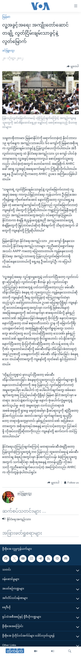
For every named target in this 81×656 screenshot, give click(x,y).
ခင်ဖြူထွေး (8, 50)
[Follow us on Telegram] (40, 558)
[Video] (35, 651)
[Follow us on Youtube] (23, 558)
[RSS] (48, 558)
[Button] (73, 66)
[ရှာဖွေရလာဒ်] (69, 651)
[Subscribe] (65, 558)
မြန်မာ (6, 16)
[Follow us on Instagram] (31, 558)
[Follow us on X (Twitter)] (14, 558)
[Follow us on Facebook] (5, 558)
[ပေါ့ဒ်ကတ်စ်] (57, 558)
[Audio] (52, 651)
